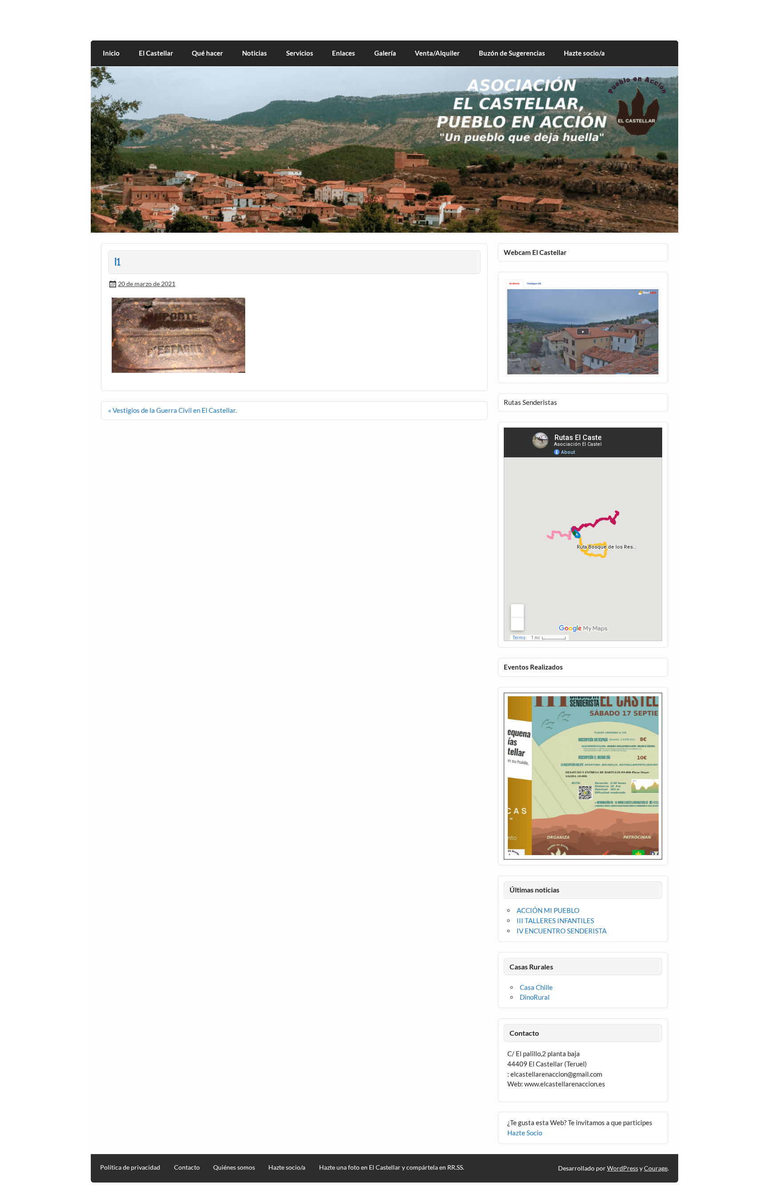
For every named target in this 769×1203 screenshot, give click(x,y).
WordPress (622, 1168)
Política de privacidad (130, 1167)
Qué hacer (207, 53)
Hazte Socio (524, 1133)
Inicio (111, 53)
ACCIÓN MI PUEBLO (548, 910)
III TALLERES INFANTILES (555, 920)
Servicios (299, 53)
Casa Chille (536, 987)
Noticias (254, 53)
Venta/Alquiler (437, 53)
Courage (656, 1168)
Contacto (187, 1167)
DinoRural (535, 997)
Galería (385, 53)
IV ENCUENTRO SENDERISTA (562, 931)
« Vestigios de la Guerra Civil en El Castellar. (172, 410)
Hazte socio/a (584, 53)
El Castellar (156, 53)
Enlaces (343, 53)
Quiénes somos (234, 1167)
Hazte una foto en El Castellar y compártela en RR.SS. (391, 1167)
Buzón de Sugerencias (512, 53)
